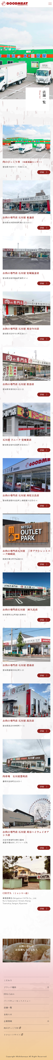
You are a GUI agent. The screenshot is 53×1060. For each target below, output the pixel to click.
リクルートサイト (12, 1034)
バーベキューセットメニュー (17, 1000)
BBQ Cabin (9, 994)
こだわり (8, 980)
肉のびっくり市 (11, 1028)
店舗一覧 (8, 1007)
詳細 (42, 172)
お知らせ (8, 1014)
